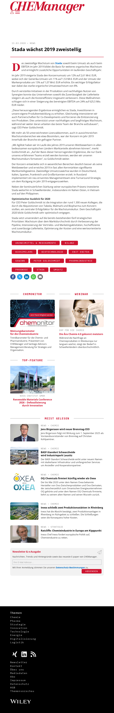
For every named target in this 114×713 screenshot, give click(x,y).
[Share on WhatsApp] (33, 276)
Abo (12, 676)
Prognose (21, 269)
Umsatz (58, 269)
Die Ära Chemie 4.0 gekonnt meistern (81, 334)
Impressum (18, 680)
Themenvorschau (22, 691)
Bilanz (69, 242)
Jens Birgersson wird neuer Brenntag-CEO (65, 429)
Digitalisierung (23, 638)
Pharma (15, 620)
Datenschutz (19, 683)
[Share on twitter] (19, 276)
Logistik (17, 642)
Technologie (19, 631)
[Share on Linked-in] (26, 276)
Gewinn (20, 260)
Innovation (18, 627)
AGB (12, 687)
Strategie (57, 527)
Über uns (17, 669)
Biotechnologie (52, 251)
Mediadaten (18, 673)
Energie (16, 635)
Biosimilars (24, 251)
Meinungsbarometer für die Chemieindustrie (24, 332)
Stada (41, 269)
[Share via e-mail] (40, 276)
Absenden (91, 571)
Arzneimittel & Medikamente (35, 242)
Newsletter (18, 662)
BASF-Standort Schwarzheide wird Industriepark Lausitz (58, 454)
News (32, 43)
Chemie (55, 425)
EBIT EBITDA (81, 251)
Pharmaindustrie (81, 260)
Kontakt (16, 665)
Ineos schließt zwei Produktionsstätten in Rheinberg (72, 507)
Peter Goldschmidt (47, 260)
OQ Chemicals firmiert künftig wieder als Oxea (68, 478)
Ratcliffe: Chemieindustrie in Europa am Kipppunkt (71, 530)
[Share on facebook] (13, 276)
